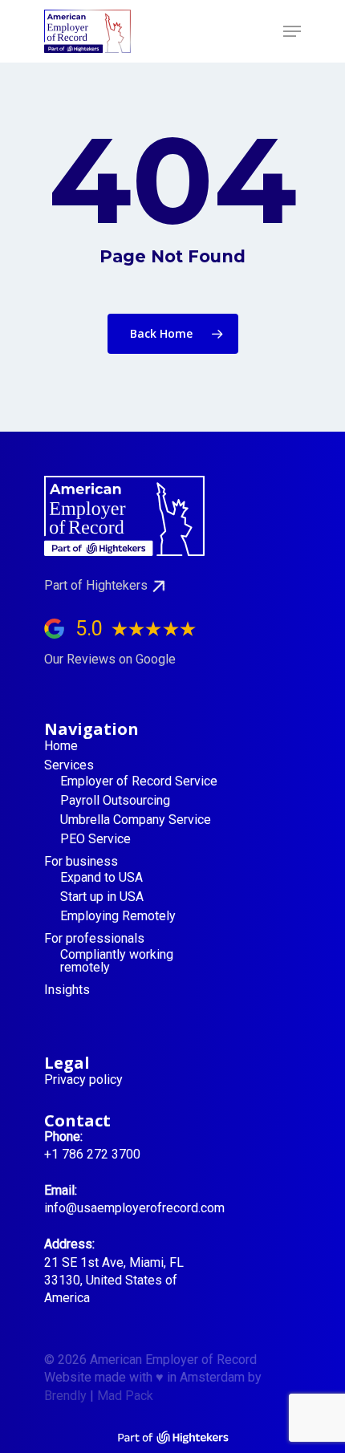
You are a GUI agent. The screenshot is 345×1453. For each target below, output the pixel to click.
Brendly (65, 1395)
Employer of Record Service (138, 781)
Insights (67, 990)
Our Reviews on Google (110, 659)
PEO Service (95, 839)
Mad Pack (125, 1395)
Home (61, 746)
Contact (77, 1120)
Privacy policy (83, 1080)
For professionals (94, 938)
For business (81, 861)
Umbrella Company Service (135, 820)
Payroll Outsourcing (115, 800)
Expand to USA (101, 877)
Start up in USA (102, 897)
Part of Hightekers (96, 585)
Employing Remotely (118, 916)
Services (69, 765)
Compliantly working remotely (116, 961)
